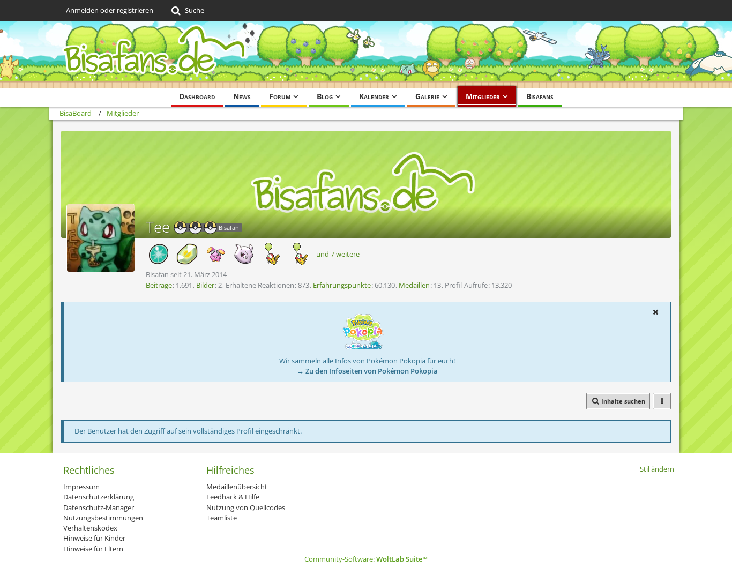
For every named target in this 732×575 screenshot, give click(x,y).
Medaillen (414, 285)
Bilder (205, 285)
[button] (655, 312)
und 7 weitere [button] (338, 254)
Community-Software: (366, 559)
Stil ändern (657, 469)
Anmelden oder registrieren (109, 10)
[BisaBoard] (366, 54)
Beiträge (159, 285)
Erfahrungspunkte (342, 285)
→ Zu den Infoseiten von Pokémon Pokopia (367, 371)
